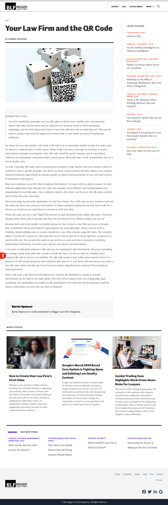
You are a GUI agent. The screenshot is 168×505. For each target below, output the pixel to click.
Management (33, 438)
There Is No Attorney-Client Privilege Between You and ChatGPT (141, 103)
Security (101, 438)
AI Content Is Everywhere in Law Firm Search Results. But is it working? (144, 136)
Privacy (159, 480)
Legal (145, 474)
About (117, 474)
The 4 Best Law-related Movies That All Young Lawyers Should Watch (60, 450)
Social (72, 438)
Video (51, 441)
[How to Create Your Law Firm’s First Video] (31, 352)
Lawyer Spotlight (136, 33)
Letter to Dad (134, 36)
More (148, 6)
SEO (124, 6)
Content (131, 44)
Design (114, 6)
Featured (142, 44)
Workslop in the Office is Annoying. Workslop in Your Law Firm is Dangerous (144, 82)
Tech (150, 44)
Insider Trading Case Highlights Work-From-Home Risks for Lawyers (135, 380)
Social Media (136, 6)
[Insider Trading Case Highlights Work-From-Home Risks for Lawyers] (136, 352)
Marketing (132, 61)
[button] (153, 6)
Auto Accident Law (137, 59)
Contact (159, 474)
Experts (137, 474)
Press (152, 474)
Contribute (127, 474)
